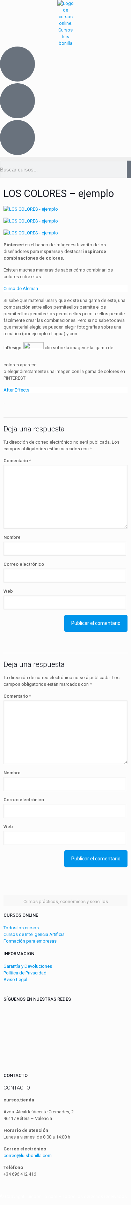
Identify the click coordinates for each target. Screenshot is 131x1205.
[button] (65, 159)
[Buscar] (129, 169)
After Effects (16, 390)
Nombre (12, 537)
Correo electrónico (23, 564)
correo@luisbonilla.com (27, 1155)
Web (8, 591)
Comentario (17, 460)
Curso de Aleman (20, 288)
